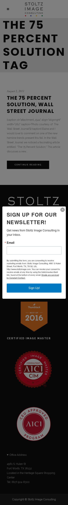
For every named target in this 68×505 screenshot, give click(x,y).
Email (10, 242)
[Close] (62, 210)
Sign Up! (34, 288)
